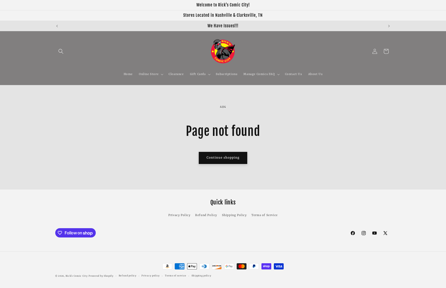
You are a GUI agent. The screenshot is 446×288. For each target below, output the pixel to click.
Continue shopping (223, 158)
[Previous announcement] (57, 26)
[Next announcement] (389, 26)
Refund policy (128, 275)
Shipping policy (201, 275)
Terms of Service (264, 215)
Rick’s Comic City (77, 276)
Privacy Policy (179, 215)
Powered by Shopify (101, 276)
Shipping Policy (234, 215)
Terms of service (175, 275)
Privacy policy (150, 275)
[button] (61, 51)
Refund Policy (206, 215)
